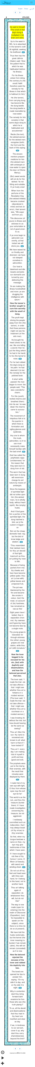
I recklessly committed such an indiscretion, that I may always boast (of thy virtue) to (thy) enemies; (17, 826)
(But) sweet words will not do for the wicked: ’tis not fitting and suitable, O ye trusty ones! (17, 181)
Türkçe (26, 9)
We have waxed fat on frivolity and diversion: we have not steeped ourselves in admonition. (17, 256)
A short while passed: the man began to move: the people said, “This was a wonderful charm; (17, 386)
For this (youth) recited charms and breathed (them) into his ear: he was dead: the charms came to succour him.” (17, 404)
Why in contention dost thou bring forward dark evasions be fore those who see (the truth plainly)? (17, 998)
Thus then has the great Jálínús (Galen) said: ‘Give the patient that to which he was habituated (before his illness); (17, 63)
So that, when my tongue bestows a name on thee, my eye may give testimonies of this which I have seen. (17, 843)
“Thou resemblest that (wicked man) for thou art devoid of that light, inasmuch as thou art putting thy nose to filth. (17, 553)
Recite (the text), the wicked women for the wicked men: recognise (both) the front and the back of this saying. (17, 141)
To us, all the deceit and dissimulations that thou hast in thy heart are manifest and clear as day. (18, 1015)
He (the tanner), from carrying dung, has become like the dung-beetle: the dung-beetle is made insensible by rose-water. (17, 105)
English (20, 9)
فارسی (31, 9)
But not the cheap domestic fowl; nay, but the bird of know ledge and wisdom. (17, 536)
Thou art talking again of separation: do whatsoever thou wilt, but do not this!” (17, 894)
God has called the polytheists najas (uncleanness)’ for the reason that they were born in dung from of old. (17, 462)
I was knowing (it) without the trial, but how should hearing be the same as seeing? (17, 723)
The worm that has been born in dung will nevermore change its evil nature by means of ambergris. (17, 479)
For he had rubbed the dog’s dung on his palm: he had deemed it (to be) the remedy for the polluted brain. (17, 369)
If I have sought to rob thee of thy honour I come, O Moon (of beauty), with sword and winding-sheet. (17, 860)
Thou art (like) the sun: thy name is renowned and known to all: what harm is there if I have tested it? (17, 739)
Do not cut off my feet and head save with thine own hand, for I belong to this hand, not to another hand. (17, 877)
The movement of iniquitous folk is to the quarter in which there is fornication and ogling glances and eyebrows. (17, 423)
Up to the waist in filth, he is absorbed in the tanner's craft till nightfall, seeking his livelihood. (17, 46)
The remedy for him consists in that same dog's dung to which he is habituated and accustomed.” (17, 124)
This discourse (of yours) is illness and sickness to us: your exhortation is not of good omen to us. (17, 225)
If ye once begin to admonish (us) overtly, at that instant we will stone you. (17, 240)
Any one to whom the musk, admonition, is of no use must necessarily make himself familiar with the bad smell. (17, 443)
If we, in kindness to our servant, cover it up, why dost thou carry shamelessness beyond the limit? (17, 1032)
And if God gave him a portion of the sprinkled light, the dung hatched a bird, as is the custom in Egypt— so (17, 519)
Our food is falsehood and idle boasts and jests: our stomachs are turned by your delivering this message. (17, 274)
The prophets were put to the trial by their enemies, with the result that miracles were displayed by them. (17, 770)
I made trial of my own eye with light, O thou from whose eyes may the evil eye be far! (17, 788)
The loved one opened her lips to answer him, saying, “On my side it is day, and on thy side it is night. (17, 979)
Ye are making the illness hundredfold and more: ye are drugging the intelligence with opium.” (17, 293)
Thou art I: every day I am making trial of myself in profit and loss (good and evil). (18, 754)
